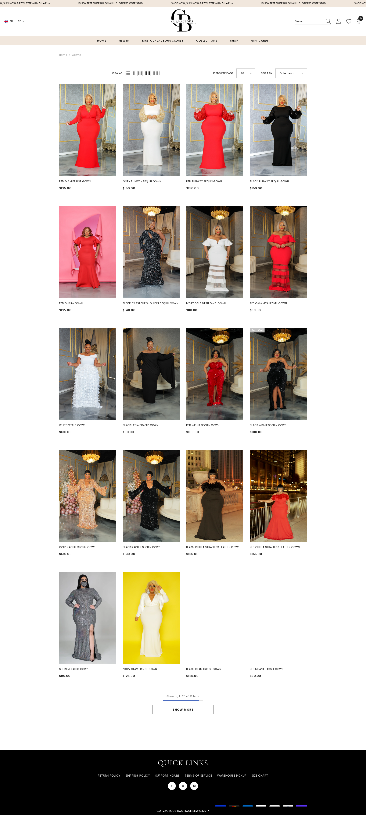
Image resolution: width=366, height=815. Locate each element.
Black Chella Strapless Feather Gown (213, 547)
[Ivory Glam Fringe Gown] (151, 618)
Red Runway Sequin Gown (204, 181)
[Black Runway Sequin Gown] (278, 130)
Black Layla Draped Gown (140, 425)
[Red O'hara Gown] (87, 252)
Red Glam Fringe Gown (75, 181)
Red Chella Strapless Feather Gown (275, 547)
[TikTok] (194, 786)
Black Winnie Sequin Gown (268, 425)
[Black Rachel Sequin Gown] (151, 496)
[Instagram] (183, 786)
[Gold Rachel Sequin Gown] (87, 496)
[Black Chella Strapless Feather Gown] (214, 496)
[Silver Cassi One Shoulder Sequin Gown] (151, 252)
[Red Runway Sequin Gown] (214, 130)
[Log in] (338, 21)
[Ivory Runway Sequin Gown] (151, 130)
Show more (183, 710)
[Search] (313, 21)
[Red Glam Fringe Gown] (87, 130)
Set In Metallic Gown (74, 669)
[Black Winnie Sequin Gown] (278, 374)
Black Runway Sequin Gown (269, 181)
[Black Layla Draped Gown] (151, 374)
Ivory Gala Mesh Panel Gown (206, 303)
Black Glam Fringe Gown (203, 669)
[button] (183, 811)
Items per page (223, 73)
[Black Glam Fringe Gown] (214, 618)
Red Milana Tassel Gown (266, 669)
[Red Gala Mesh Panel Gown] (278, 252)
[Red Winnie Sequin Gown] (214, 374)
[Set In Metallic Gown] (87, 618)
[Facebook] (172, 786)
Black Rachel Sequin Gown (142, 547)
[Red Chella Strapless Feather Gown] (278, 496)
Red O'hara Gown (71, 303)
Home (63, 55)
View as (117, 73)
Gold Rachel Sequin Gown (77, 547)
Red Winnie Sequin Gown (202, 425)
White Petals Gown (72, 425)
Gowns (76, 55)
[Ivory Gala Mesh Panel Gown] (214, 252)
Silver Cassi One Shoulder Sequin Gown (150, 303)
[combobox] (309, 21)
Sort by (266, 73)
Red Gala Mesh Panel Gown (268, 303)
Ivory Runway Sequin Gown (142, 181)
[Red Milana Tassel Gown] (278, 618)
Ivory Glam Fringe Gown (140, 669)
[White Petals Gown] (87, 374)
